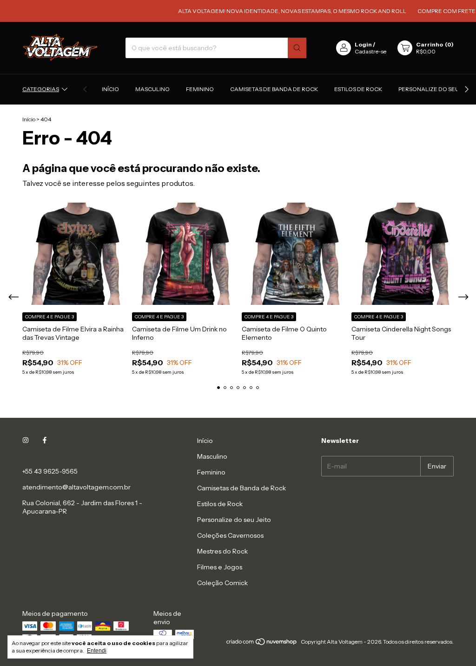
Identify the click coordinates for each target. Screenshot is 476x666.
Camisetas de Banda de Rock (274, 89)
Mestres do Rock (222, 551)
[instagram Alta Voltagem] (25, 440)
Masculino (152, 89)
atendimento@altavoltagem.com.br (76, 487)
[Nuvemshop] (262, 643)
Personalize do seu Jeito (436, 89)
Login (363, 44)
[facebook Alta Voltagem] (44, 440)
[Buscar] (297, 48)
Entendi (96, 650)
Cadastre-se (370, 51)
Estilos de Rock (358, 89)
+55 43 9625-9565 (50, 471)
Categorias (40, 89)
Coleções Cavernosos (230, 535)
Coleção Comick (222, 583)
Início (110, 89)
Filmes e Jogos (219, 567)
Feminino (200, 89)
